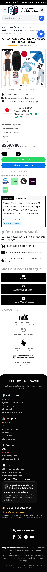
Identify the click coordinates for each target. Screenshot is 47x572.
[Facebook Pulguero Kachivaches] (14, 537)
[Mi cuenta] (42, 10)
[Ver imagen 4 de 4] (26, 85)
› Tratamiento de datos (12, 412)
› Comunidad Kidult (10, 459)
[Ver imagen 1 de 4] (21, 85)
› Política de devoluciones (13, 475)
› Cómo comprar (9, 426)
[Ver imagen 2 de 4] (23, 85)
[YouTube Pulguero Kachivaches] (32, 537)
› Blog (4, 449)
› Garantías (7, 436)
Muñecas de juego (12, 30)
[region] (23, 68)
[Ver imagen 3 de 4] (25, 85)
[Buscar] (41, 18)
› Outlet (5, 452)
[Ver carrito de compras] (41, 34)
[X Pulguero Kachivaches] (19, 537)
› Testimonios (8, 409)
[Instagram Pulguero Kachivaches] (25, 537)
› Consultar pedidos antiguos (15, 512)
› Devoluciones (8, 439)
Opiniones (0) (21, 198)
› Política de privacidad (12, 472)
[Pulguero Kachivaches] (23, 10)
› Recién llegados (9, 455)
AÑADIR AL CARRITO (22, 165)
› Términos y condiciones (13, 469)
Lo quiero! (25, 159)
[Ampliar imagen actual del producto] (42, 84)
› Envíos (5, 432)
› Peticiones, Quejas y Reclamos (16, 479)
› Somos (5, 399)
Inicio (4, 27)
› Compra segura (9, 406)
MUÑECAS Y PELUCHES (22, 27)
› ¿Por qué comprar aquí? (13, 402)
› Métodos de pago (10, 429)
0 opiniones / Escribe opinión (29, 45)
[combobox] (23, 18)
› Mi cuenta (7, 422)
